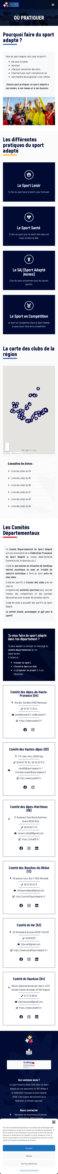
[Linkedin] (36, 848)
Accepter (29, 1148)
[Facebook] (25, 729)
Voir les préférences (29, 1163)
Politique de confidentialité (29, 1170)
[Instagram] (32, 729)
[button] (53, 1122)
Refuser (29, 1156)
